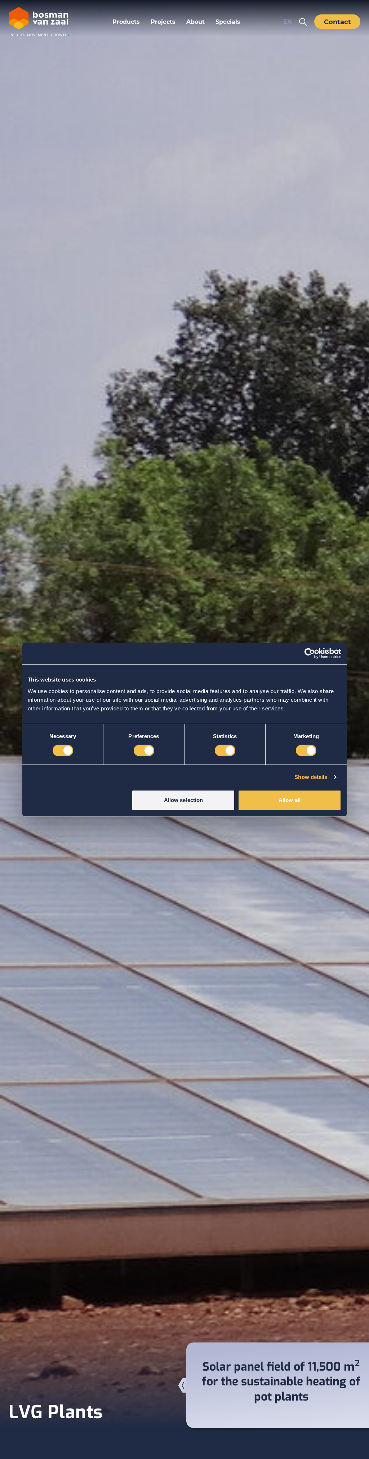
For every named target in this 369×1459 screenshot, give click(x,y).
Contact (337, 21)
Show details (310, 777)
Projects (163, 21)
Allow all (290, 800)
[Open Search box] (303, 22)
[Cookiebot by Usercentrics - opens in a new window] (309, 653)
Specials (227, 21)
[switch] (144, 750)
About (195, 21)
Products (126, 21)
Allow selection (183, 800)
